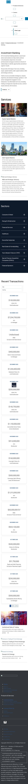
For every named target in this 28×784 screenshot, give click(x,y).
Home (2, 43)
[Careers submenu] (14, 16)
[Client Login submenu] (15, 34)
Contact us (4, 89)
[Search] (21, 18)
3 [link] (13, 606)
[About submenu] (14, 22)
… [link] (14, 606)
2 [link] (11, 606)
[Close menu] (8, 1)
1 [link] (10, 606)
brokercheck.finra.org (6, 748)
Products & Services (10, 43)
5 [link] (16, 606)
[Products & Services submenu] (14, 9)
